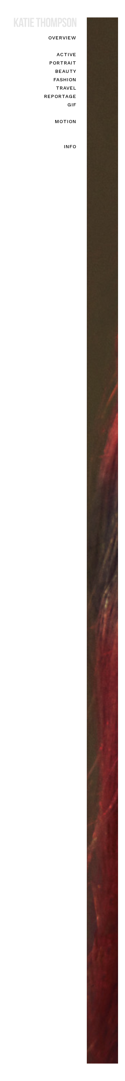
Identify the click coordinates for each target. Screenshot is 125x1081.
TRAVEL (66, 88)
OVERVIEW (62, 37)
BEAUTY (65, 71)
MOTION (65, 121)
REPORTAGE (60, 96)
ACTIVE (66, 54)
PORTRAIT (62, 63)
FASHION (64, 79)
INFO (70, 146)
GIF (71, 104)
